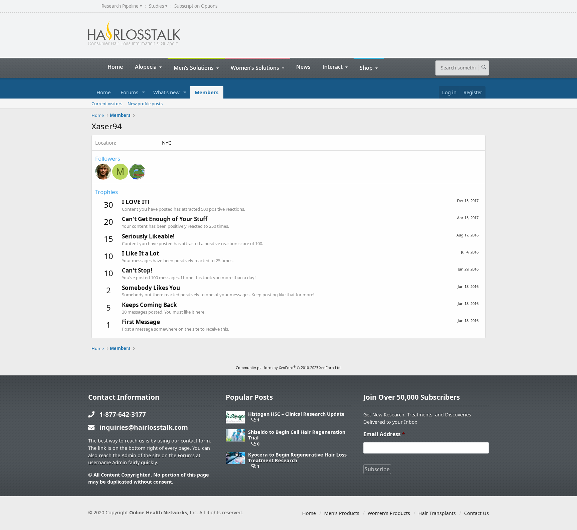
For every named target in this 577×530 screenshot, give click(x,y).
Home (115, 66)
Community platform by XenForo (289, 367)
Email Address (384, 434)
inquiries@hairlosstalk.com (144, 427)
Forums (129, 92)
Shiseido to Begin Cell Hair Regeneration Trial (296, 435)
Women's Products (389, 513)
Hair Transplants (437, 513)
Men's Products (341, 513)
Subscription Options (195, 6)
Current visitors (106, 104)
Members (206, 92)
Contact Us (476, 513)
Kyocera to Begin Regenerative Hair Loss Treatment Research (297, 458)
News (303, 66)
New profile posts (145, 104)
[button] (143, 92)
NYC (166, 142)
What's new (166, 92)
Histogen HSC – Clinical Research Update (296, 414)
